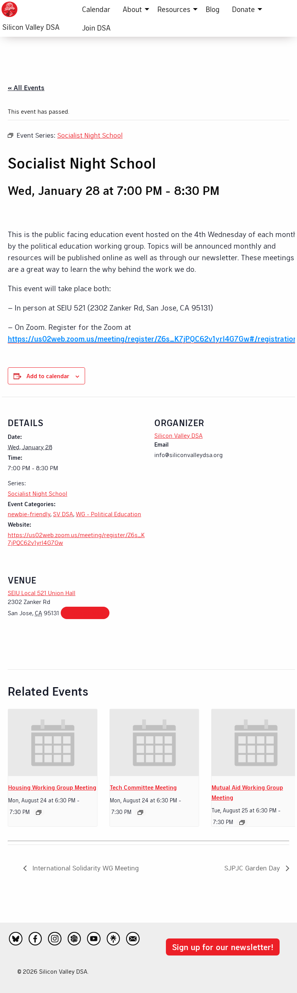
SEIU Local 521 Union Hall (41, 592)
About (132, 9)
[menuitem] (96, 9)
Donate (243, 9)
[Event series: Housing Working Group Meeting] (38, 812)
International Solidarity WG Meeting (85, 867)
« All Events (26, 87)
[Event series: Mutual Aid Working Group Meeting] (242, 822)
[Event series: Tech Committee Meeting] (140, 812)
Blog (213, 9)
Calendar (96, 9)
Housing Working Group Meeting (52, 787)
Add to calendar (47, 375)
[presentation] (52, 742)
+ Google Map (85, 612)
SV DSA (63, 513)
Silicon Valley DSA (31, 26)
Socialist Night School (37, 493)
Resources (173, 9)
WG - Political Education (108, 513)
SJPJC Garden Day (253, 867)
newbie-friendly (29, 513)
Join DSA (96, 27)
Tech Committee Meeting (143, 787)
